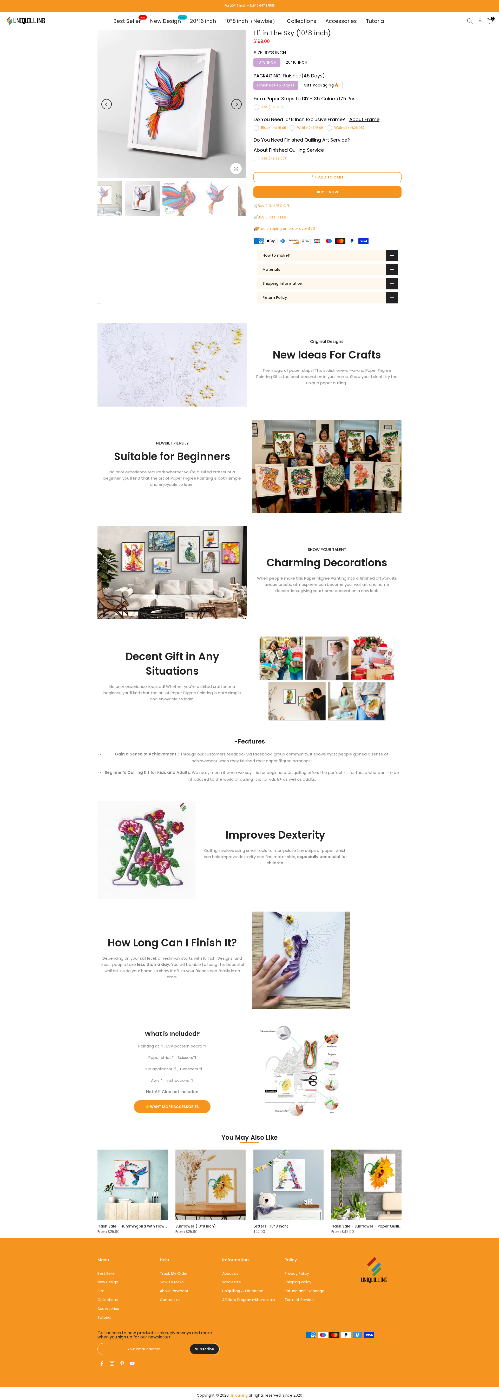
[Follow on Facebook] (101, 1363)
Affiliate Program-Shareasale (248, 1299)
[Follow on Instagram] (112, 1363)
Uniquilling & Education (242, 1290)
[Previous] (106, 104)
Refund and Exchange (304, 1290)
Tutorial (375, 21)
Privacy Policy (297, 1273)
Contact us (170, 1299)
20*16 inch (203, 21)
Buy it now (327, 192)
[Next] (236, 104)
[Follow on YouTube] (132, 1363)
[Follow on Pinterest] (122, 1363)
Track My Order (174, 1273)
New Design (167, 21)
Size (100, 1290)
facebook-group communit (279, 754)
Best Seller (129, 21)
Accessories (341, 21)
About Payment (174, 1290)
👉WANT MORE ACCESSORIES (172, 1106)
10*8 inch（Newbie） (251, 21)
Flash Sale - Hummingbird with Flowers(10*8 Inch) (144, 1226)
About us (230, 1273)
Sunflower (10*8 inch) (195, 1226)
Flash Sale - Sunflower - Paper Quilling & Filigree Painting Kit (387, 1226)
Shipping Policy (298, 1282)
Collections (301, 21)
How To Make (172, 1282)
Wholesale (231, 1282)
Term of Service (299, 1299)
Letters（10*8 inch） (271, 1226)
